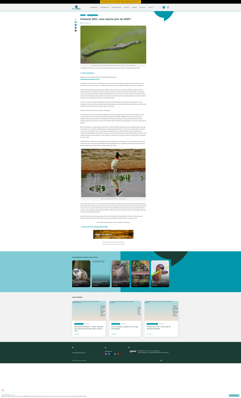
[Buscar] (164, 7)
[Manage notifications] (3, 390)
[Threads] (112, 354)
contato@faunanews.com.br (79, 352)
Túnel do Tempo (79, 323)
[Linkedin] (76, 28)
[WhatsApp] (76, 22)
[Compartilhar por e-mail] (76, 31)
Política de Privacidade (80, 360)
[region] (120, 395)
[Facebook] (76, 25)
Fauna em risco (104, 7)
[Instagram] (106, 354)
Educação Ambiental (152, 323)
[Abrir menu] (168, 7)
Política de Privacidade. (81, 396)
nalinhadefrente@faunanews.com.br (89, 79)
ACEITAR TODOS (234, 395)
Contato (150, 7)
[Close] (239, 393)
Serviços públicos (116, 7)
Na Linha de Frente (92, 15)
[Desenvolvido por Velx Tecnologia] (165, 360)
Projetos (142, 7)
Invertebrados (115, 323)
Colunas (134, 7)
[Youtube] (118, 354)
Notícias (126, 7)
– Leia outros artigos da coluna (94, 226)
